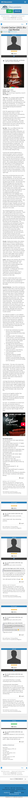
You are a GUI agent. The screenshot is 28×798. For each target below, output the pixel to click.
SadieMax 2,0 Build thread (8, 745)
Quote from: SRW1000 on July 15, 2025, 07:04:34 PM (12, 623)
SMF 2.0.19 (7, 787)
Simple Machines (19, 787)
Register (17, 11)
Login (9, 11)
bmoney (19, 17)
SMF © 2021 (13, 787)
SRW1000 (14, 35)
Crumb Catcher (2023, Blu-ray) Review (15, 60)
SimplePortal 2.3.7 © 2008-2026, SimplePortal (14, 797)
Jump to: (12, 778)
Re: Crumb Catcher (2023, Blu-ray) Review (14, 514)
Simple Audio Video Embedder (8, 789)
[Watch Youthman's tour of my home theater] (14, 56)
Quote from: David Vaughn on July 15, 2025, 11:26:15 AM (13, 568)
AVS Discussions (6, 2)
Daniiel (12, 792)
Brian (22, 792)
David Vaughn (14, 502)
